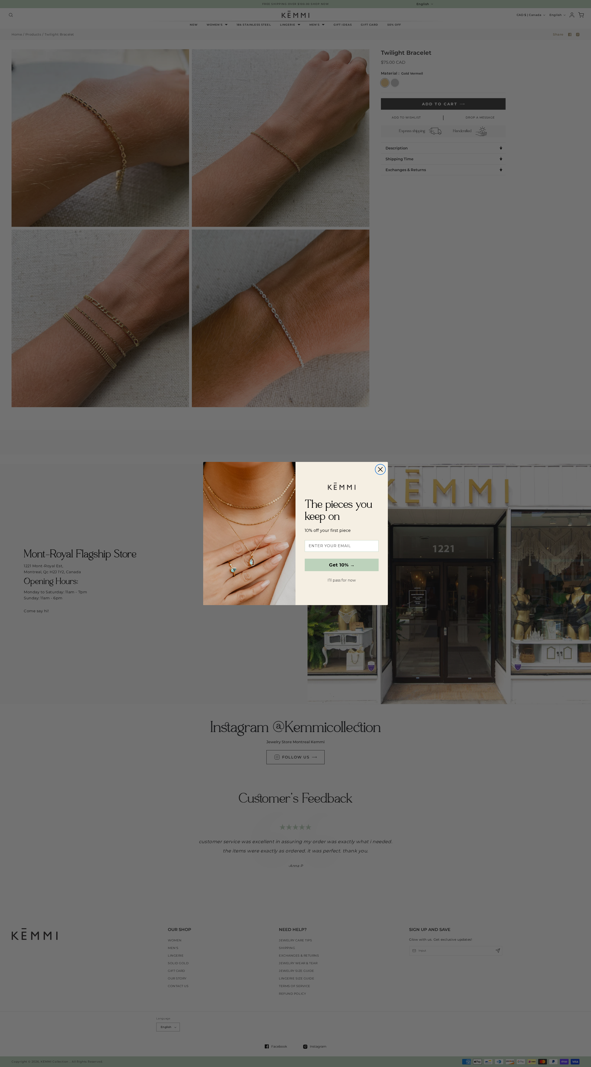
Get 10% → (342, 565)
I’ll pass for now (342, 580)
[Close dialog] (380, 469)
